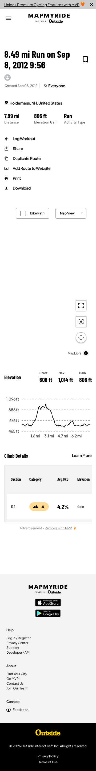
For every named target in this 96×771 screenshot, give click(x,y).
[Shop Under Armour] (48, 733)
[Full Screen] (81, 305)
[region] (48, 281)
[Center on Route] (81, 321)
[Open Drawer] (8, 18)
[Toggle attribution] (86, 353)
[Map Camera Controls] (81, 337)
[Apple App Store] (48, 603)
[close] (91, 4)
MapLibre (75, 353)
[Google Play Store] (48, 613)
